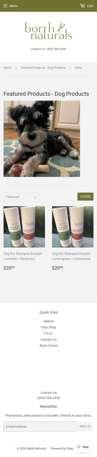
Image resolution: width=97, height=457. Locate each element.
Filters (85, 196)
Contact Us (48, 339)
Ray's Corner (49, 345)
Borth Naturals (36, 448)
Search (49, 321)
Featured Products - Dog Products (43, 67)
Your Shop (48, 327)
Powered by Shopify (63, 448)
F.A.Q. (48, 333)
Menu (13, 6)
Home (8, 67)
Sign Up (85, 426)
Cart (89, 6)
